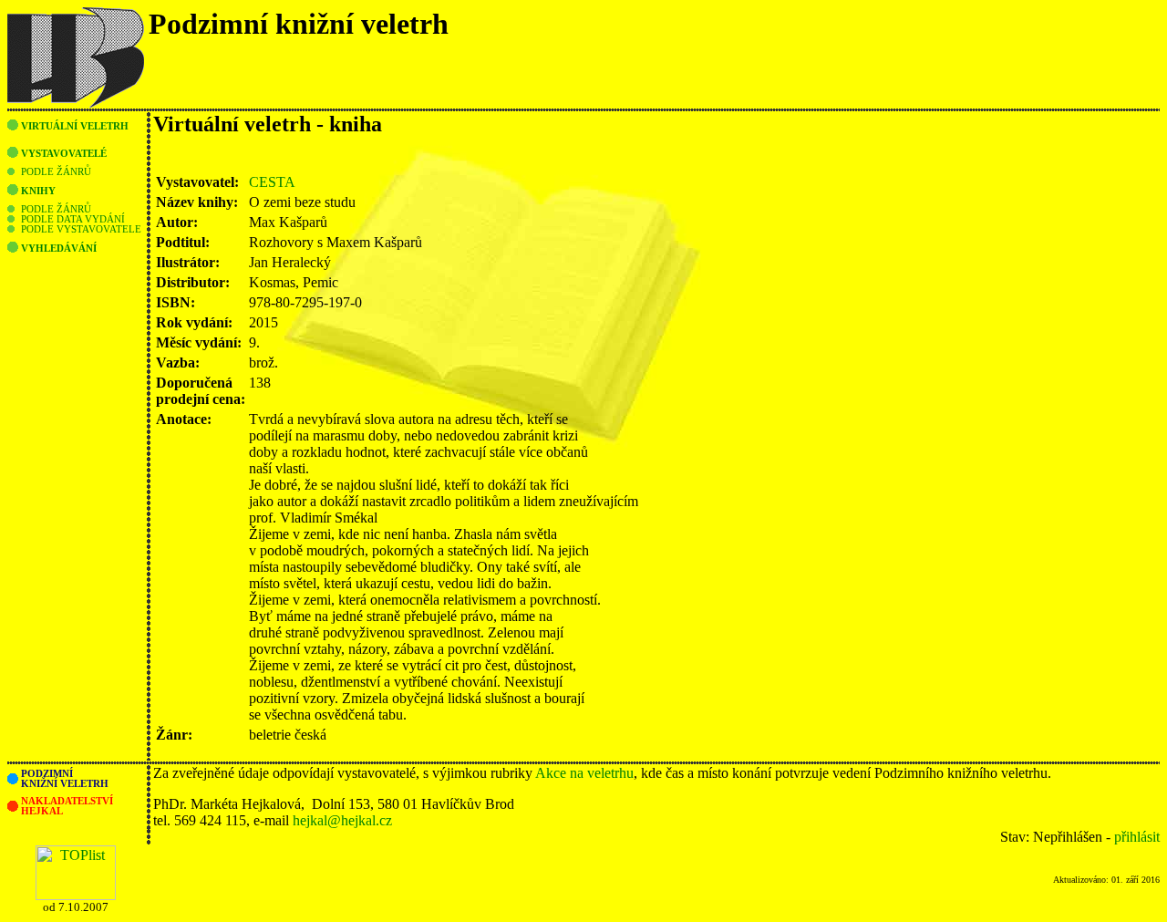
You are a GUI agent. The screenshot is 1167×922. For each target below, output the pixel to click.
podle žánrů (56, 172)
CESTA (272, 182)
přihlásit (1137, 836)
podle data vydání (73, 219)
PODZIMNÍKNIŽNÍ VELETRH (64, 779)
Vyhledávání (59, 248)
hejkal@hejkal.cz (342, 820)
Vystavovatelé (64, 154)
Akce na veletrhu (584, 773)
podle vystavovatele (81, 229)
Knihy (38, 191)
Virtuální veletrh (75, 126)
